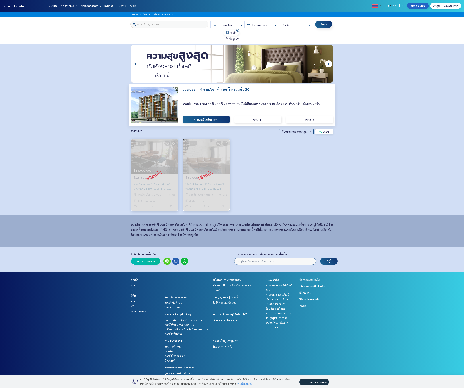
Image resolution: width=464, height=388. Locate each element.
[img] (237, 30)
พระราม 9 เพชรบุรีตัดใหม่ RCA (230, 314)
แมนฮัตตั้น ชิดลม (173, 302)
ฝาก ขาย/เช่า (418, 5)
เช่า (132, 290)
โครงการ (108, 5)
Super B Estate (13, 6)
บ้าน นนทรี (170, 360)
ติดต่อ (133, 5)
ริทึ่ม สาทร (170, 351)
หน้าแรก (53, 5)
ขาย (133, 285)
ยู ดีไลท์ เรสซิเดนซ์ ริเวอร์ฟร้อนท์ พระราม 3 (186, 329)
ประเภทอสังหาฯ (90, 5)
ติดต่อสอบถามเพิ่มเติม (143, 254)
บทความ (121, 5)
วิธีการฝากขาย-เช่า (309, 299)
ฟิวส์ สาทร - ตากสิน (223, 346)
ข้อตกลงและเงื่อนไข (309, 279)
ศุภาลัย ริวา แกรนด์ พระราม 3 (179, 324)
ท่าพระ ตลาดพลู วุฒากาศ (179, 367)
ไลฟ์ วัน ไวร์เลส (172, 307)
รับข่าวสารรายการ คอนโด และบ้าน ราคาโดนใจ (260, 254)
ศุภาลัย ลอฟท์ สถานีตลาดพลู (179, 373)
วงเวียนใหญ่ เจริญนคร (225, 340)
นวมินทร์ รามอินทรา (275, 303)
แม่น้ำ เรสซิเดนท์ (173, 346)
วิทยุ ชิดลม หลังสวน (176, 297)
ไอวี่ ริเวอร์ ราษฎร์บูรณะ (224, 302)
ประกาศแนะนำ (69, 5)
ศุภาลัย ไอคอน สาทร (175, 355)
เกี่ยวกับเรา (305, 292)
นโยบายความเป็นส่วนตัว (312, 286)
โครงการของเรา (139, 311)
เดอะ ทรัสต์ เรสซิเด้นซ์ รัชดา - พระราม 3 (185, 320)
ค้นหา (323, 24)
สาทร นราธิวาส (173, 340)
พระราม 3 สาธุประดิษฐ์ (178, 314)
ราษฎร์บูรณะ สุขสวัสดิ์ (225, 297)
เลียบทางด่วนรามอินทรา (227, 279)
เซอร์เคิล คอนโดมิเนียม (225, 320)
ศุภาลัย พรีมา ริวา (173, 333)
